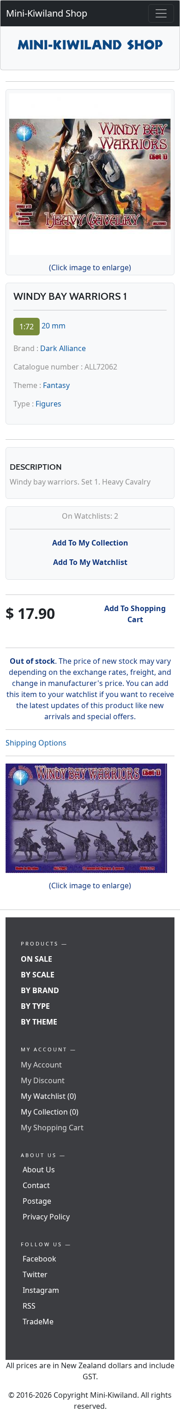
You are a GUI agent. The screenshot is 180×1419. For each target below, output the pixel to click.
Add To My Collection (90, 543)
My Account (41, 1065)
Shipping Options (36, 743)
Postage (37, 1201)
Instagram (41, 1290)
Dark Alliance (63, 348)
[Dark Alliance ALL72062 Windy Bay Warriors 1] (90, 172)
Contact (36, 1185)
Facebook (39, 1259)
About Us (39, 1169)
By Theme (39, 1022)
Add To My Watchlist (90, 562)
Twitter (35, 1274)
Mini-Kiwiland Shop (46, 13)
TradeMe (38, 1321)
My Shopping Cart (52, 1127)
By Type (35, 1006)
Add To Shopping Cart (135, 614)
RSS (29, 1306)
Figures (48, 404)
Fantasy (56, 385)
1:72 (26, 326)
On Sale (36, 959)
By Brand (40, 990)
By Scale (37, 975)
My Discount (43, 1080)
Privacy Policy (46, 1217)
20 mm (54, 326)
